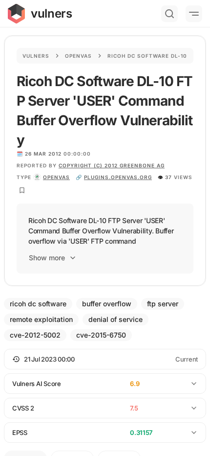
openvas (56, 177)
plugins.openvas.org (118, 177)
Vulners (35, 56)
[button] (105, 359)
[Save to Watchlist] (22, 190)
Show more (47, 257)
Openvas (78, 56)
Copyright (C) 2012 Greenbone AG (112, 165)
